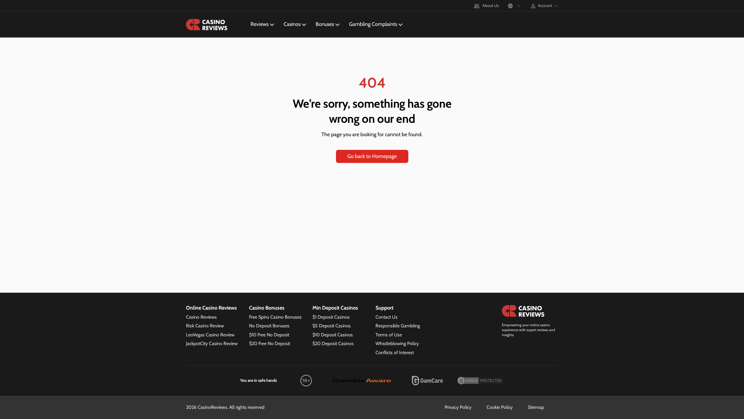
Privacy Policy (458, 407)
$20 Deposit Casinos (333, 343)
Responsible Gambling (397, 326)
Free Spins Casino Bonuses (275, 317)
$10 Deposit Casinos (332, 335)
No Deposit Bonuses (269, 326)
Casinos (292, 24)
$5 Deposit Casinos (331, 326)
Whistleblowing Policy (397, 343)
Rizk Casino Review (205, 326)
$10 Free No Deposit (269, 335)
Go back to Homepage (372, 156)
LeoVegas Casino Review (210, 335)
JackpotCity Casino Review (212, 343)
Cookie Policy (500, 407)
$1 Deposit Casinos (331, 317)
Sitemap (536, 407)
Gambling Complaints (373, 24)
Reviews (260, 24)
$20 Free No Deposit (269, 343)
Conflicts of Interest (394, 352)
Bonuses (325, 24)
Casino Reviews (201, 317)
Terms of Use (388, 335)
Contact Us (386, 317)
